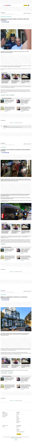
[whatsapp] (2, 21)
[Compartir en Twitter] (5, 21)
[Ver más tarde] (1, 22)
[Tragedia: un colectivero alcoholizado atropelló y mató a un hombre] (2, 101)
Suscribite (25, 5)
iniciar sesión (14, 122)
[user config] (28, 5)
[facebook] (4, 21)
